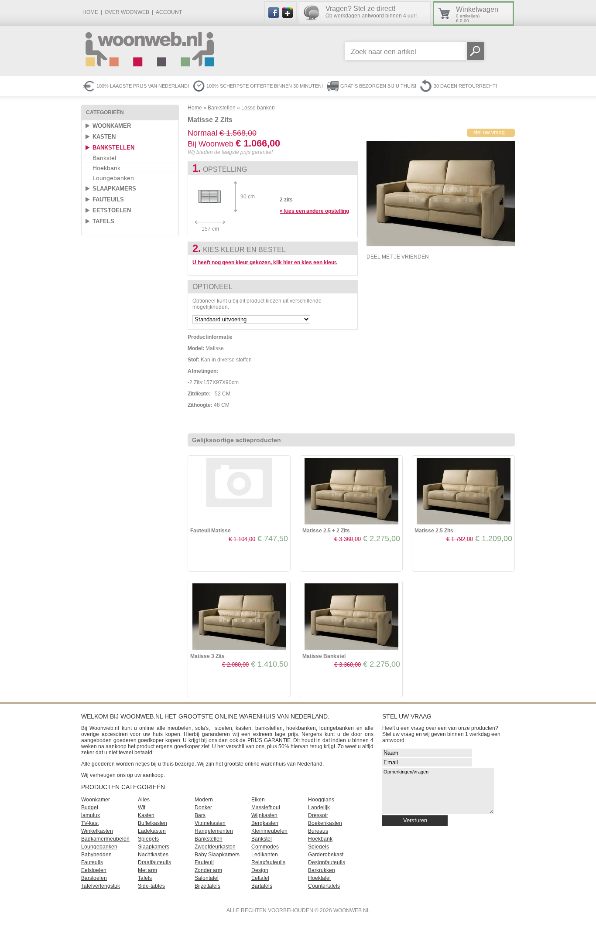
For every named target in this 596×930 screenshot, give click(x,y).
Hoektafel (319, 878)
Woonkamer (111, 126)
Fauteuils (108, 199)
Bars (200, 815)
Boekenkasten (325, 823)
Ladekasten (152, 831)
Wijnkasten (264, 815)
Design (259, 870)
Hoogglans (321, 800)
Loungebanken (113, 177)
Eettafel (260, 878)
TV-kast (90, 823)
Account (169, 12)
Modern (204, 800)
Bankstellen (113, 147)
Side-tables (151, 886)
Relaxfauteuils (268, 862)
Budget (89, 807)
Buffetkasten (152, 823)
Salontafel (207, 878)
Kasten (104, 136)
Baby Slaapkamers (217, 855)
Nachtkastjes (153, 855)
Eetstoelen (111, 210)
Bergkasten (264, 823)
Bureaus (318, 831)
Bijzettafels (207, 886)
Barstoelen (94, 878)
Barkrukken (321, 870)
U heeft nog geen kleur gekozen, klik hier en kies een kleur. (264, 262)
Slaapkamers (114, 188)
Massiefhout (265, 807)
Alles (144, 800)
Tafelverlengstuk (100, 886)
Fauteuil (204, 862)
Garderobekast (325, 855)
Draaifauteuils (154, 862)
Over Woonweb (127, 12)
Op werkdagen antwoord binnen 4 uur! (371, 12)
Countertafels (324, 886)
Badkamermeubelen (105, 839)
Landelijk (319, 807)
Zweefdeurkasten (215, 847)
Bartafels (261, 886)
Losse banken (258, 108)
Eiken (258, 800)
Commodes (265, 847)
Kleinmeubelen (269, 831)
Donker (203, 807)
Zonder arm (208, 870)
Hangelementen (214, 831)
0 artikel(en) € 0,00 (477, 14)
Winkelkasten (97, 831)
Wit (141, 807)
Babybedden (96, 855)
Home (90, 12)
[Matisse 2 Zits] (441, 245)
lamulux (90, 815)
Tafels (103, 221)
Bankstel (104, 157)
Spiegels (148, 839)
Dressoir (318, 815)
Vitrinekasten (210, 823)
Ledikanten (264, 855)
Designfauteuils (326, 862)
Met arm (147, 870)
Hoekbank (106, 167)
